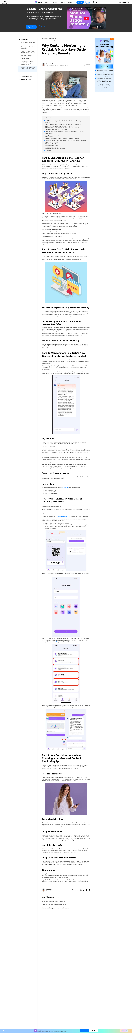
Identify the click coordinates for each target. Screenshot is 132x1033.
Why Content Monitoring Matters (55, 123)
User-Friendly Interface (52, 147)
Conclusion (48, 150)
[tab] (27, 39)
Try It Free (80, 2)
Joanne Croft (49, 64)
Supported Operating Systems (54, 135)
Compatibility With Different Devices (55, 148)
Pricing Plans (49, 136)
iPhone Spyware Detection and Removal (27, 47)
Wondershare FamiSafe (64, 516)
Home (43, 38)
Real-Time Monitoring (52, 142)
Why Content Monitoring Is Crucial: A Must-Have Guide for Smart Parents (28, 69)
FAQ (56, 642)
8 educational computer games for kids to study (55, 908)
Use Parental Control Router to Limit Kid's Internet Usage (26, 57)
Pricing (88, 2)
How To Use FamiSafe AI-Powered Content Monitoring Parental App (63, 138)
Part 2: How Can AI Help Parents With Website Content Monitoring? (63, 124)
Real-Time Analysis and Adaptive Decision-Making (59, 126)
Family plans (65, 487)
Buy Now (43, 27)
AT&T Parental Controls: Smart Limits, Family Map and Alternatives (27, 63)
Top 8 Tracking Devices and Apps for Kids (28, 43)
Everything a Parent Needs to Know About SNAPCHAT (28, 52)
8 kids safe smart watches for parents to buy (55, 901)
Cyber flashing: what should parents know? (54, 904)
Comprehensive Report (52, 145)
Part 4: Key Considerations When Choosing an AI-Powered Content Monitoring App (67, 140)
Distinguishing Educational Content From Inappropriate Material (62, 127)
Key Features (49, 133)
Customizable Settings (52, 144)
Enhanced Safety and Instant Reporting (56, 129)
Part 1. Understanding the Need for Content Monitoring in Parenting (63, 120)
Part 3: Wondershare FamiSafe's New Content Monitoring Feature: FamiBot (65, 131)
